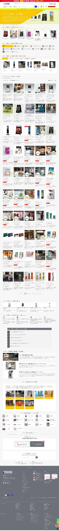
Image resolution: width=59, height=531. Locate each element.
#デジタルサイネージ (18, 434)
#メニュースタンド (36, 434)
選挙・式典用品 (47, 524)
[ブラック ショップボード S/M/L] (29, 130)
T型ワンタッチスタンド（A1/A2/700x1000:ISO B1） (39, 179)
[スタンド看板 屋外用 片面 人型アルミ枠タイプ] (40, 108)
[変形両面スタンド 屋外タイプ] (40, 130)
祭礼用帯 (46, 528)
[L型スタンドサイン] (29, 216)
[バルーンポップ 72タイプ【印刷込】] (29, 277)
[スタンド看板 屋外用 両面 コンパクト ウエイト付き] (29, 88)
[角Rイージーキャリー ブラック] (19, 130)
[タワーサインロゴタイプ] (19, 216)
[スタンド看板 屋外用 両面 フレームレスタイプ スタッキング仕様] (51, 88)
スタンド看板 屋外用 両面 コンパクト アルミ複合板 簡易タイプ (29, 115)
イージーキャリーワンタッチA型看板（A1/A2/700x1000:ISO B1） (18, 157)
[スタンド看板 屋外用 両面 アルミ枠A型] (51, 108)
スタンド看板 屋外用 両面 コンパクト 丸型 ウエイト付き (40, 95)
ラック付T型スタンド (27, 156)
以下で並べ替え (12, 80)
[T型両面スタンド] (29, 194)
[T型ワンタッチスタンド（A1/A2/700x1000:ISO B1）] (40, 172)
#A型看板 (12, 434)
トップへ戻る (29, 467)
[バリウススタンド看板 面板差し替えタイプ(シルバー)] (51, 235)
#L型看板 (25, 434)
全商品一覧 (24, 490)
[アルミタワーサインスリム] (51, 277)
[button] (46, 7)
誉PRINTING (6, 497)
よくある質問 (24, 484)
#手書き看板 (27, 434)
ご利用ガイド (24, 477)
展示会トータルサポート (25, 481)
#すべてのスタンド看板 (7, 434)
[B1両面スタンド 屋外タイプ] (40, 255)
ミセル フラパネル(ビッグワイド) (7, 242)
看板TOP (10, 6)
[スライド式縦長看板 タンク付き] (19, 172)
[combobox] (29, 3)
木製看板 (26, 241)
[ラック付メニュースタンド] (51, 194)
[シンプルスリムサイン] (8, 216)
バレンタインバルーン (48, 517)
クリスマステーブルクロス (20, 518)
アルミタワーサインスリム (50, 282)
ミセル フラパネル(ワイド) (17, 241)
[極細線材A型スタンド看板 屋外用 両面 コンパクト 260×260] (8, 88)
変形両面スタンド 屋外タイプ (39, 136)
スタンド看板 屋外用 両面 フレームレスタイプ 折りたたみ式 (8, 115)
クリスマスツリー (19, 515)
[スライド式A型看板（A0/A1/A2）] (19, 194)
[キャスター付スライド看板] (40, 151)
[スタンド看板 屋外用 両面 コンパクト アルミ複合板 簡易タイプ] (29, 108)
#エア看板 (46, 434)
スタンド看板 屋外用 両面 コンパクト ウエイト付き (29, 95)
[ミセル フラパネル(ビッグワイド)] (8, 235)
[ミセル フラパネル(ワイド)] (19, 235)
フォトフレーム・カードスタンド (35, 516)
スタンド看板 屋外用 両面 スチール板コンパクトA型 (19, 115)
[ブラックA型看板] (8, 172)
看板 (10, 24)
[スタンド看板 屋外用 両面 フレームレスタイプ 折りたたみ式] (8, 108)
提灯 (45, 525)
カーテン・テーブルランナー (34, 514)
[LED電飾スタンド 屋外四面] (8, 277)
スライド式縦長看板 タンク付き (18, 178)
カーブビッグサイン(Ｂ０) (28, 261)
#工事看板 (43, 434)
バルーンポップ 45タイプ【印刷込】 (39, 283)
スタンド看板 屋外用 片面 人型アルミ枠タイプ (40, 116)
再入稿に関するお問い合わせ (26, 487)
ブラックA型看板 (5, 178)
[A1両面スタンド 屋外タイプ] (51, 255)
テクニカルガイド (24, 478)
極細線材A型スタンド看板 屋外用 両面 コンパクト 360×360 (18, 95)
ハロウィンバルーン (47, 515)
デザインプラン (24, 480)
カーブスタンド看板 (49, 156)
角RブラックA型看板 (49, 136)
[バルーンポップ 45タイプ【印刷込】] (40, 277)
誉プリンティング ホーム (6, 24)
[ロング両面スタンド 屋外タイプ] (8, 130)
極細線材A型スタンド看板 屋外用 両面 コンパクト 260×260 (7, 95)
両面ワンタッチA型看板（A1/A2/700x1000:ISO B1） (7, 201)
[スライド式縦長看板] (29, 172)
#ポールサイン (49, 434)
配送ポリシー (46, 497)
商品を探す (5, 6)
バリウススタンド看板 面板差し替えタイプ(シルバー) (51, 242)
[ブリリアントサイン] (51, 216)
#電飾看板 (14, 434)
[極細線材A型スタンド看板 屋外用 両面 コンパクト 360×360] (19, 88)
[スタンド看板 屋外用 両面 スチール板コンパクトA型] (19, 108)
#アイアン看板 (40, 434)
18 (33, 293)
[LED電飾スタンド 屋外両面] (19, 277)
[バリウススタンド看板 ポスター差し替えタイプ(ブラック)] (8, 255)
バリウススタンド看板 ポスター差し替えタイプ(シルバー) (18, 262)
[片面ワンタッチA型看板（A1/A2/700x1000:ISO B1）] (51, 172)
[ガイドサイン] (40, 194)
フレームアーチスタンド (34, 517)
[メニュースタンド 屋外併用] (40, 216)
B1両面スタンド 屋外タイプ (39, 261)
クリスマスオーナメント (20, 514)
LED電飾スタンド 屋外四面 (6, 282)
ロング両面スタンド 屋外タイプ (7, 136)
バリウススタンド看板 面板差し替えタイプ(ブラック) (40, 242)
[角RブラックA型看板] (51, 130)
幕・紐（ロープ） (47, 522)
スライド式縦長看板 (27, 178)
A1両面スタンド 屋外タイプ (50, 261)
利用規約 (43, 497)
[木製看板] (29, 235)
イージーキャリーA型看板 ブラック (8, 156)
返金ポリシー (33, 497)
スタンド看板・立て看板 (14, 24)
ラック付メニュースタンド (50, 200)
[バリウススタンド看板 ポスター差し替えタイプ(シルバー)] (19, 255)
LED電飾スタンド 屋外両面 (17, 282)
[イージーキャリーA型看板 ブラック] (8, 151)
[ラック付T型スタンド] (29, 151)
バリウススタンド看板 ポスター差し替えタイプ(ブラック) (7, 262)
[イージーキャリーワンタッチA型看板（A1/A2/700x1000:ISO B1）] (19, 151)
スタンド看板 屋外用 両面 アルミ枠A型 (51, 115)
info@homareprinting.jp (6, 480)
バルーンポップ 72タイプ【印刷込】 (29, 282)
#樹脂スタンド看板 (31, 434)
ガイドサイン (37, 201)
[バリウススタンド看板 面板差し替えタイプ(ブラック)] (40, 235)
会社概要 (23, 474)
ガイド (19, 6)
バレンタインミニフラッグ (48, 518)
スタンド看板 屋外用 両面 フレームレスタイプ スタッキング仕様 (51, 95)
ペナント (46, 526)
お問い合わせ (24, 486)
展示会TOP (15, 6)
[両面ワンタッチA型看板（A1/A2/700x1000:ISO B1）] (8, 194)
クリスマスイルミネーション (20, 516)
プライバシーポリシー (38, 497)
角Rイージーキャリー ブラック (18, 136)
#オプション (52, 434)
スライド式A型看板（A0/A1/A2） (18, 200)
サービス (24, 6)
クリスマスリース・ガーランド (21, 517)
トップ (23, 473)
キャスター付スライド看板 (39, 156)
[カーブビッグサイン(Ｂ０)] (29, 255)
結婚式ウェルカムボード (34, 515)
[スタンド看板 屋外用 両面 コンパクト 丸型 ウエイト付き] (40, 88)
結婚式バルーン (33, 518)
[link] (21, 293)
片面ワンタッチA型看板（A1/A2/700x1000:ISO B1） (50, 179)
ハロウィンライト (47, 514)
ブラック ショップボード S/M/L (29, 136)
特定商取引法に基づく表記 (52, 497)
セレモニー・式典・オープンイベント (50, 523)
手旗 (45, 527)
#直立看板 (22, 434)
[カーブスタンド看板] (51, 151)
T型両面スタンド (27, 200)
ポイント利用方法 (24, 483)
